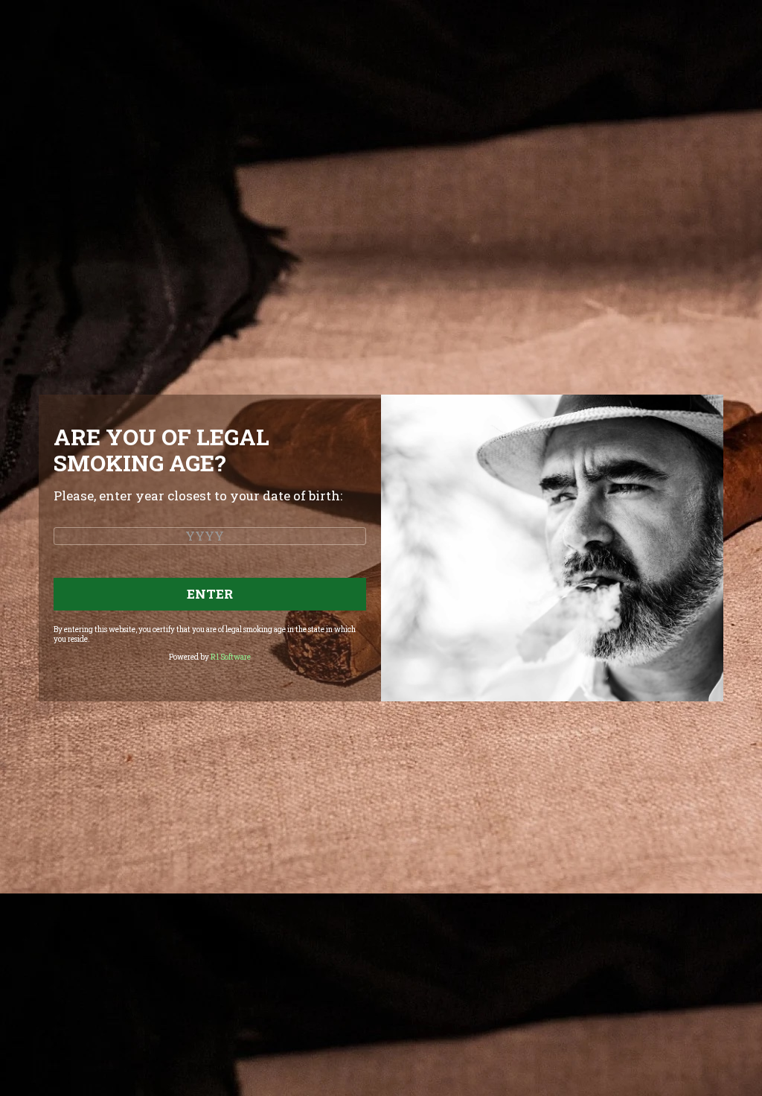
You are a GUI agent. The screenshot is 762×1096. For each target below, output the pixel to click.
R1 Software (231, 657)
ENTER (210, 593)
